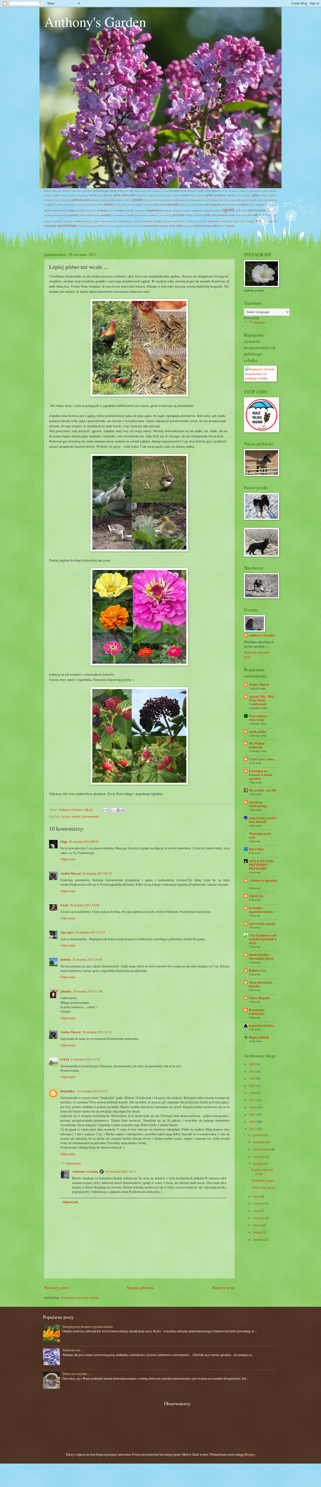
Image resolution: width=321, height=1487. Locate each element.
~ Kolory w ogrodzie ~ (263, 882)
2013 (252, 1129)
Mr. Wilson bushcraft (256, 745)
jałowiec (95, 200)
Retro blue (256, 849)
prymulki (129, 215)
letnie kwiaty (197, 204)
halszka (65, 959)
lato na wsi (160, 204)
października (261, 1149)
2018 (252, 1093)
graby (209, 195)
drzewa (107, 195)
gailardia (200, 195)
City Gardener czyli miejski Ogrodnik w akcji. (263, 939)
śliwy (222, 226)
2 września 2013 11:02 (85, 1059)
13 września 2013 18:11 (120, 1171)
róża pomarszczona (223, 215)
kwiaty (108, 204)
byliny (200, 190)
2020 (252, 1078)
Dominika (67, 1091)
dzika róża (129, 195)
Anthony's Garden (95, 21)
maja (256, 1210)
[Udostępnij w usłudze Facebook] (118, 810)
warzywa (213, 221)
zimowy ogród (167, 226)
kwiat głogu (84, 204)
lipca (256, 1196)
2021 (252, 1071)
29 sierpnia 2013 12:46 (87, 991)
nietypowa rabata (212, 210)
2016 (252, 1107)
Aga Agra (67, 932)
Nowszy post (56, 1287)
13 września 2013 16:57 (92, 1091)
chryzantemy (213, 190)
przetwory (166, 215)
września (259, 1156)
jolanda (65, 991)
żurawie (230, 226)
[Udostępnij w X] (114, 810)
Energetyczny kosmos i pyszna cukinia (88, 1326)
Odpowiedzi (73, 1163)
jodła (176, 200)
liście (47, 210)
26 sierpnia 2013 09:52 (97, 873)
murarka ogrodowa (135, 210)
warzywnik (226, 221)
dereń (93, 195)
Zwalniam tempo (263, 1180)
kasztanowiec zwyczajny (205, 200)
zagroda (119, 226)
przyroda (178, 215)
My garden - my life (262, 790)
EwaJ (64, 905)
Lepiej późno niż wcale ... (263, 1171)
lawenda (173, 204)
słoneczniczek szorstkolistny (116, 221)
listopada (259, 1142)
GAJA (64, 1059)
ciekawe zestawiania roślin (253, 190)
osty (244, 210)
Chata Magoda (259, 998)
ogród (228, 209)
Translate (259, 322)
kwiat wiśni (97, 204)
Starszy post (223, 1287)
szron (77, 221)
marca (257, 1225)
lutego (257, 1232)
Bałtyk (47, 190)
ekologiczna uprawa (170, 195)
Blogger (249, 1454)
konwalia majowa (228, 200)
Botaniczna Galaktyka (257, 1012)
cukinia (273, 190)
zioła (179, 225)
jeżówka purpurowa (162, 200)
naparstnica (154, 210)
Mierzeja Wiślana (61, 190)
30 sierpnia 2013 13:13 (97, 1032)
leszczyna (184, 204)
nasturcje (167, 210)
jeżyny (146, 200)
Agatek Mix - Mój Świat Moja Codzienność (261, 700)
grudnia (258, 1135)
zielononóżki (150, 226)
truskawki (147, 221)
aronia (113, 190)
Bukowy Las (257, 970)
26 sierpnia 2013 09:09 (83, 841)
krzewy (73, 204)
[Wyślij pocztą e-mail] (105, 810)
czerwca (258, 1203)
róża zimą (240, 215)
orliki (238, 210)
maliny (71, 210)
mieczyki (91, 210)
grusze (238, 195)
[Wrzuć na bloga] (109, 810)
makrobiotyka (58, 210)
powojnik (118, 215)
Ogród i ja (256, 896)
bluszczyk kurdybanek (147, 190)
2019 (252, 1085)
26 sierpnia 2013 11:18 (90, 932)
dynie (117, 195)
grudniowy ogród (224, 195)
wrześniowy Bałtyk (95, 226)
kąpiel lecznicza (144, 204)
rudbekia (198, 215)
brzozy (192, 190)
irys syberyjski (63, 200)
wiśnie (81, 226)
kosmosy (59, 204)
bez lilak (129, 190)
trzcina (158, 221)
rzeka (207, 215)
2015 (252, 1114)
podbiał (90, 215)
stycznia (258, 1239)
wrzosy (110, 226)
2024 (252, 1064)
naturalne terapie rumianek (187, 210)
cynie (56, 195)
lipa (252, 204)
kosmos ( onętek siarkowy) (253, 200)
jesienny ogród (124, 200)
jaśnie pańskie (107, 200)
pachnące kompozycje (56, 215)
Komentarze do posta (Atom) (80, 1297)
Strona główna (140, 1287)
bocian (164, 190)
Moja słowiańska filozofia (260, 984)
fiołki (185, 195)
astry (120, 190)
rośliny (188, 215)
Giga (63, 841)
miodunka (102, 210)
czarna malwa (68, 195)
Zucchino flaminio (82, 190)
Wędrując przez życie (260, 835)
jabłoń (86, 200)
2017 (252, 1100)
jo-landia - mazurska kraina (261, 910)
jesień (137, 199)
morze (112, 210)
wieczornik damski (243, 221)
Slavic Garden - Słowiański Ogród (261, 956)
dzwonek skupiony (147, 195)
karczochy (185, 200)
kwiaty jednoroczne (124, 204)
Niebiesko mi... (72, 1350)
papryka (74, 215)
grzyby (247, 195)
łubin (215, 226)
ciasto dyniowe (230, 190)
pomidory (106, 215)
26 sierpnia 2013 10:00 (84, 905)
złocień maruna (203, 226)
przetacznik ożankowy (147, 215)
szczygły (68, 221)
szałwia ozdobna (53, 221)
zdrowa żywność (133, 226)
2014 (252, 1121)
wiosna (71, 225)
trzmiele (167, 221)
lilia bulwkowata (231, 204)
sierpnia (258, 1163)
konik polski (257, 731)
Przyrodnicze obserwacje (258, 718)
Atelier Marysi (70, 873)
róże (249, 215)
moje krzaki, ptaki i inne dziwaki (262, 820)
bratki (184, 190)
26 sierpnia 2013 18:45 (87, 959)
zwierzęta (188, 226)
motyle (121, 210)
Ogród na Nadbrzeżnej (258, 804)
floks (191, 195)
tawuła (137, 221)
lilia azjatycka (213, 204)
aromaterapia (101, 190)
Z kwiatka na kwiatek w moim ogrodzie (260, 775)
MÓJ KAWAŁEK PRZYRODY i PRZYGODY (261, 865)
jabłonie (77, 199)
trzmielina (178, 221)
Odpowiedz (67, 859)
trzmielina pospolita (196, 221)
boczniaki (174, 190)
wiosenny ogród (54, 225)
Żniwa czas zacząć (263, 1187)
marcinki (80, 210)
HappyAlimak (259, 1037)
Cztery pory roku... (262, 759)
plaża (82, 215)
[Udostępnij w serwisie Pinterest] (123, 810)
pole (97, 215)
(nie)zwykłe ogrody (262, 923)
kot (66, 204)
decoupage (83, 195)
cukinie (48, 195)
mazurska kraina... (262, 1025)
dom (100, 195)
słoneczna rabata (91, 221)
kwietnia (259, 1218)
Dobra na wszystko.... (76, 1373)
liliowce (245, 204)
